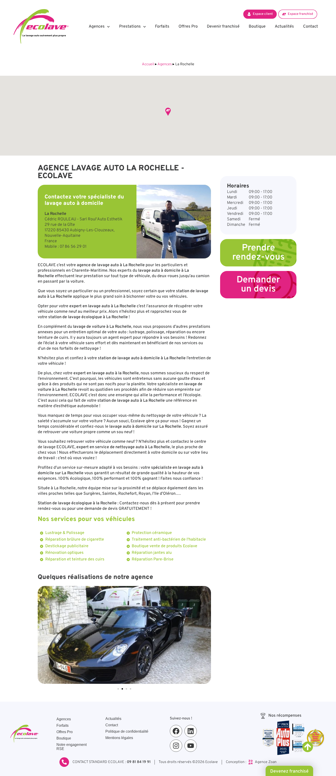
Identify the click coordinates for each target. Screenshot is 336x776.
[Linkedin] (190, 731)
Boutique (257, 26)
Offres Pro (188, 26)
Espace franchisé (300, 14)
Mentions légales (119, 738)
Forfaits (162, 26)
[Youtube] (190, 746)
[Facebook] (176, 731)
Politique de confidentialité (126, 731)
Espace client (263, 14)
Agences (97, 26)
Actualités (284, 26)
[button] (168, 112)
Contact (310, 26)
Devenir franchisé (223, 26)
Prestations (130, 26)
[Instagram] (176, 746)
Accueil (148, 64)
